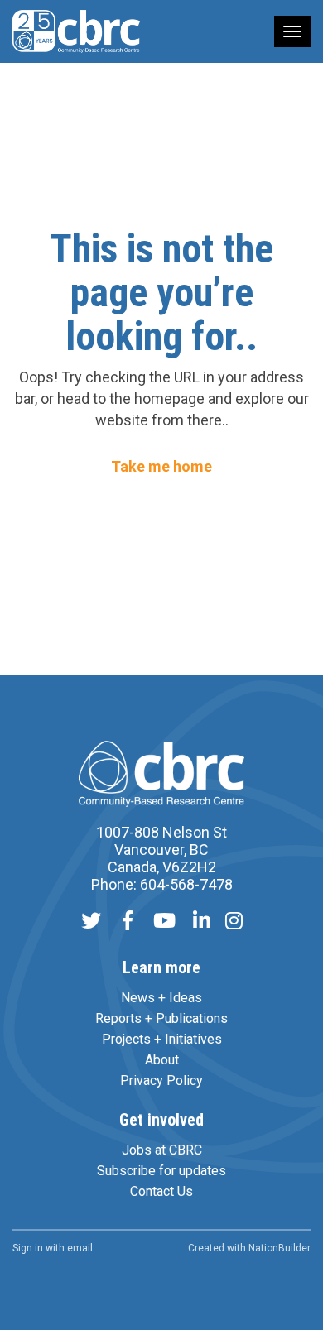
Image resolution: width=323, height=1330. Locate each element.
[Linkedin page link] (202, 922)
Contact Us (161, 1191)
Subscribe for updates (161, 1171)
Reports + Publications (161, 1018)
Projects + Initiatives (162, 1039)
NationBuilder (279, 1248)
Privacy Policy (161, 1080)
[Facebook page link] (127, 922)
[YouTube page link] (164, 922)
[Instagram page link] (234, 922)
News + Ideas (161, 998)
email (80, 1248)
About (162, 1060)
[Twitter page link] (91, 922)
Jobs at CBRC (162, 1150)
